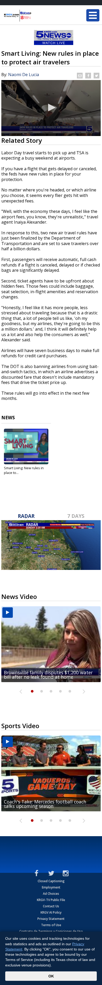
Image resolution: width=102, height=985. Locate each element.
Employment (51, 887)
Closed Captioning (51, 881)
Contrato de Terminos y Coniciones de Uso (51, 931)
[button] (51, 107)
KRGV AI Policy (51, 912)
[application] (51, 108)
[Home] (35, 15)
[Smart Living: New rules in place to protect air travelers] (26, 446)
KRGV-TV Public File (51, 900)
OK (51, 976)
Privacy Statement (51, 918)
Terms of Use (51, 925)
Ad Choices (51, 893)
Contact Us (51, 906)
